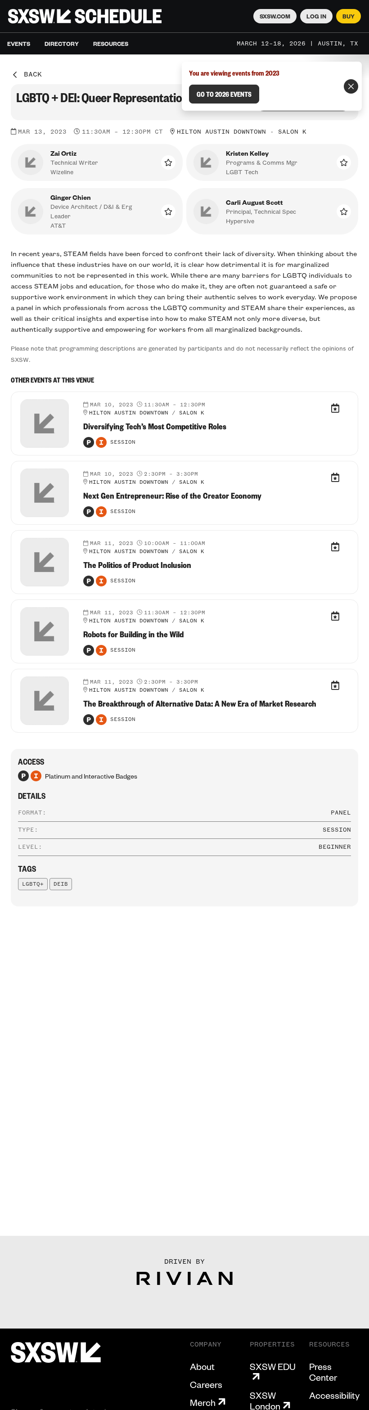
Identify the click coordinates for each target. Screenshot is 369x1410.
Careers (206, 1384)
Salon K (292, 132)
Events (18, 43)
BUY (348, 16)
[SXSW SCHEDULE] (85, 16)
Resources (110, 43)
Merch (203, 1402)
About (202, 1366)
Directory (62, 43)
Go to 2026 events (224, 94)
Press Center (323, 1372)
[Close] (351, 86)
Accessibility (334, 1395)
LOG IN (316, 16)
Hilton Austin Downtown (221, 132)
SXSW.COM (275, 16)
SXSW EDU (273, 1366)
